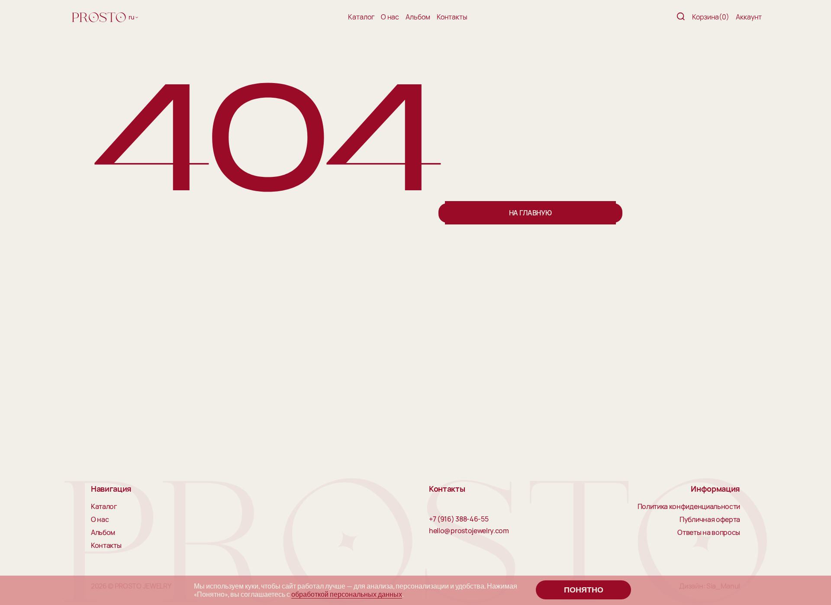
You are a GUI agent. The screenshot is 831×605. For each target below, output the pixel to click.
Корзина (710, 17)
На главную (530, 213)
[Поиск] (681, 17)
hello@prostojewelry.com (469, 531)
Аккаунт (749, 17)
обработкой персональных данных (346, 594)
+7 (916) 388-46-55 (458, 519)
